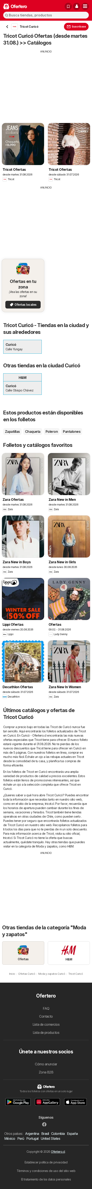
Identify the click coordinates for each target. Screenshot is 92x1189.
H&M (70, 846)
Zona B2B (46, 1072)
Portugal (32, 1138)
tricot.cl (49, 803)
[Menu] (85, 6)
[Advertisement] (46, 83)
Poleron (52, 431)
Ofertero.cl (58, 1151)
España (72, 1133)
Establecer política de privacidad (46, 1162)
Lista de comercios (46, 1024)
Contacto (46, 1016)
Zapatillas (12, 431)
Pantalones (71, 431)
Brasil (45, 1133)
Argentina (32, 1133)
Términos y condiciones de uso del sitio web (46, 1171)
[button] (76, 6)
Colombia (58, 1133)
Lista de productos (46, 1032)
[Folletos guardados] (68, 6)
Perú (20, 1138)
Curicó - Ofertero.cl (33, 735)
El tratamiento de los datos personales (46, 1179)
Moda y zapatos (46, 846)
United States (50, 1138)
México (9, 1138)
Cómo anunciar (46, 1064)
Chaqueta (32, 431)
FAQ (46, 1008)
